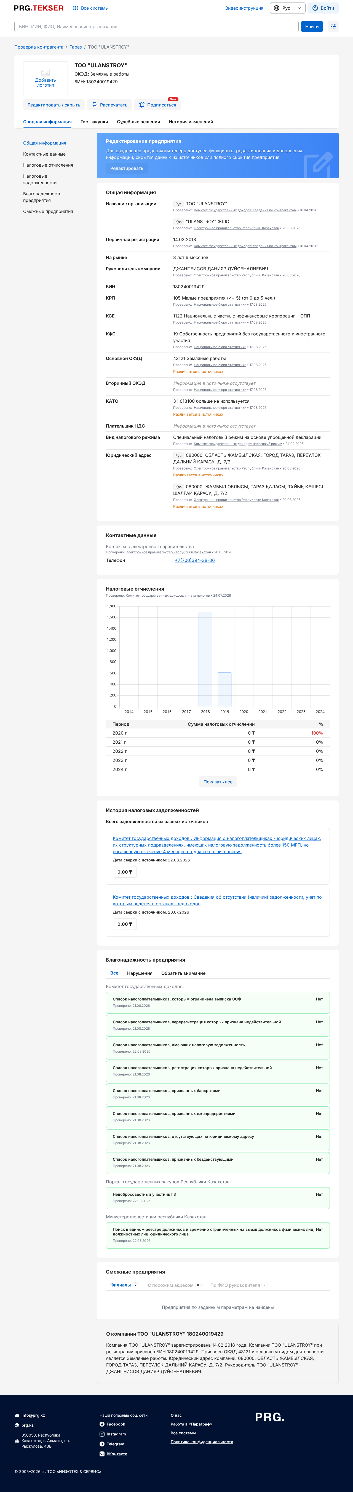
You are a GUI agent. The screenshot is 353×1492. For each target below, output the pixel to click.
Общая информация (44, 143)
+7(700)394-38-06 (195, 560)
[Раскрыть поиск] (333, 26)
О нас (176, 1415)
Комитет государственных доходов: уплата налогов (168, 595)
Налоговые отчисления (48, 165)
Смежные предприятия (48, 211)
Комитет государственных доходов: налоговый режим (238, 444)
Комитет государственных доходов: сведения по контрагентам (245, 210)
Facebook (116, 1424)
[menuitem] (52, 142)
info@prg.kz (33, 1415)
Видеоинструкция (244, 8)
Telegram (115, 1444)
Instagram (116, 1434)
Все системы (183, 1432)
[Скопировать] (326, 207)
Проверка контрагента (38, 47)
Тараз (75, 47)
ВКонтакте (117, 1453)
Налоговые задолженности (40, 179)
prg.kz (28, 1425)
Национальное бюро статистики (220, 304)
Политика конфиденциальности (202, 1441)
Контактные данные (44, 154)
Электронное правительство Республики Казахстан (236, 228)
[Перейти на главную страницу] (38, 8)
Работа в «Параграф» (191, 1424)
